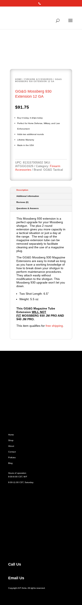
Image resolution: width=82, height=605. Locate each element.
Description (22, 190)
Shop (10, 440)
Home (18, 79)
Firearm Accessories (38, 79)
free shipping (54, 325)
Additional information (27, 196)
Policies (12, 457)
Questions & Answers (27, 208)
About (11, 446)
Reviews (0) (22, 202)
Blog (10, 463)
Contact (12, 452)
